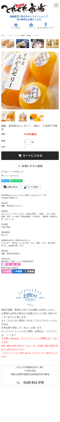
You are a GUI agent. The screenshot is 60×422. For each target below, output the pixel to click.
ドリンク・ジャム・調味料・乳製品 (19, 35)
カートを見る (15, 27)
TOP (2, 35)
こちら (7, 335)
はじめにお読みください (45, 27)
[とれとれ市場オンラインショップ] (25, 13)
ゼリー (36, 35)
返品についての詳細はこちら (14, 171)
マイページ (31, 27)
